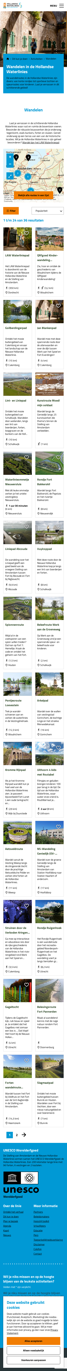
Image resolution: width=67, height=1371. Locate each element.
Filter (13, 211)
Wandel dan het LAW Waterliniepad (40, 142)
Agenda (7, 1226)
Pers (36, 1235)
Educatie (38, 1230)
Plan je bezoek (10, 1221)
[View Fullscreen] (10, 175)
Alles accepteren (33, 1341)
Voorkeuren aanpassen (33, 1360)
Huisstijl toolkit (41, 1221)
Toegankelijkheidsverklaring (48, 1240)
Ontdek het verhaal (13, 1212)
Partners (38, 1212)
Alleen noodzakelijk (33, 1350)
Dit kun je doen (11, 1216)
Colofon (38, 1249)
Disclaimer (39, 1244)
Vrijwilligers (40, 1226)
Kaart (6, 1230)
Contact (38, 1254)
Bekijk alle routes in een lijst (33, 195)
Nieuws (7, 1235)
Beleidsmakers (41, 1216)
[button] (17, 173)
